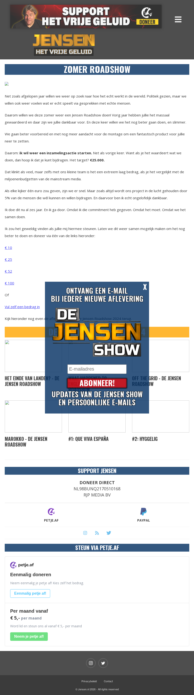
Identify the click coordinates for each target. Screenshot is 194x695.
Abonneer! (97, 383)
